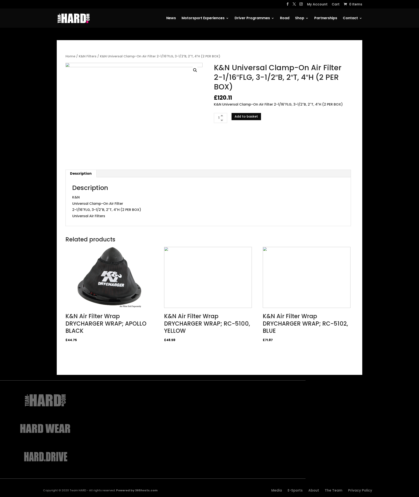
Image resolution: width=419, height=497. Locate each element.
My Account (317, 5)
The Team (333, 490)
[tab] (81, 173)
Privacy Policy (360, 490)
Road (284, 18)
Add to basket (246, 116)
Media (276, 490)
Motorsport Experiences (203, 18)
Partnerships (325, 18)
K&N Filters (87, 56)
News (171, 18)
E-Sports (295, 490)
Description (81, 173)
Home (70, 56)
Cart (336, 5)
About (313, 490)
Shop (299, 18)
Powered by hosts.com (137, 490)
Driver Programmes (252, 18)
